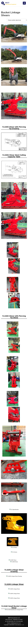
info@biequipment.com (15, 623)
